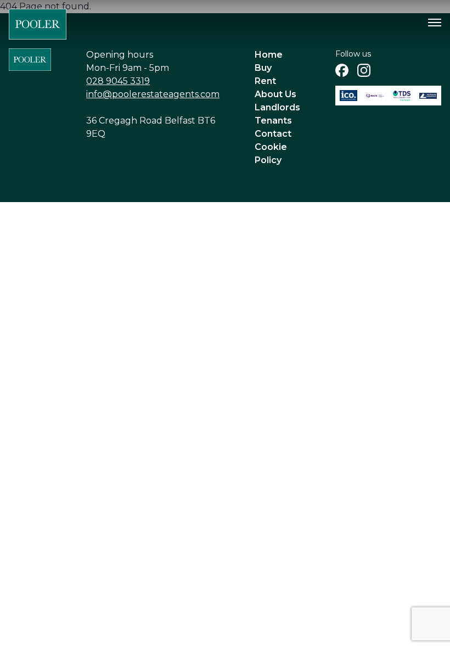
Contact (273, 134)
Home (269, 54)
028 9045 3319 (118, 81)
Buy (263, 68)
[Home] (37, 24)
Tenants (273, 120)
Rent (265, 81)
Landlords (277, 107)
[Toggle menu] (434, 22)
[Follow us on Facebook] (341, 70)
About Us (275, 94)
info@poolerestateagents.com (153, 94)
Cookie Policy (271, 153)
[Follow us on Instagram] (363, 70)
